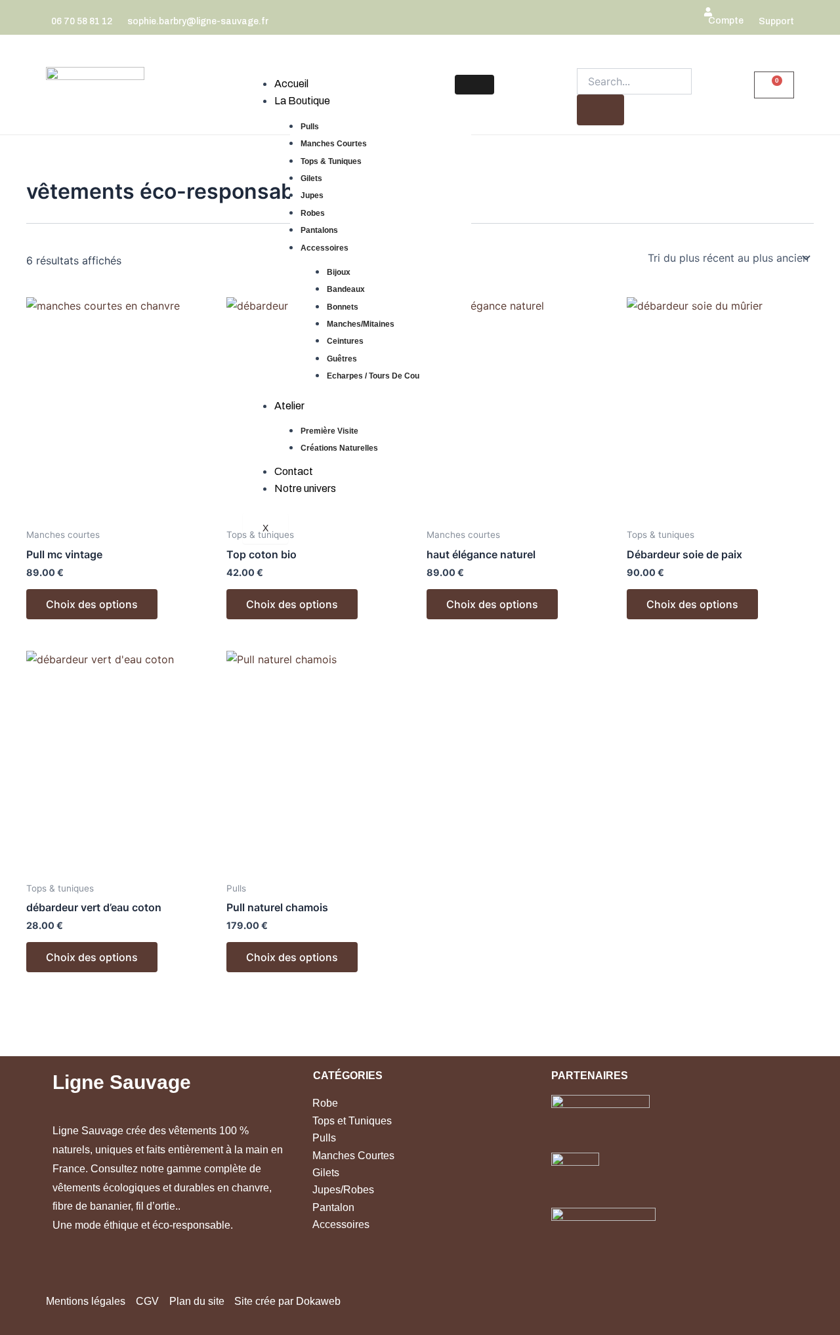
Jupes (312, 195)
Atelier (289, 405)
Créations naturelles (339, 448)
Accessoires (324, 248)
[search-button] (600, 109)
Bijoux (338, 272)
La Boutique (302, 100)
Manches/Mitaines (360, 324)
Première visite (329, 431)
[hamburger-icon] (474, 84)
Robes (313, 213)
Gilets (311, 178)
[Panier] (774, 85)
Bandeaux (346, 289)
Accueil (291, 83)
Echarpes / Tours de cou (373, 375)
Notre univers (305, 488)
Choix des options (92, 604)
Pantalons (319, 230)
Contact (293, 471)
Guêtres (342, 358)
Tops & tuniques (331, 161)
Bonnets (342, 307)
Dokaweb (318, 1301)
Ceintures (345, 341)
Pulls (310, 126)
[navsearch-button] (582, 57)
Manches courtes (334, 143)
